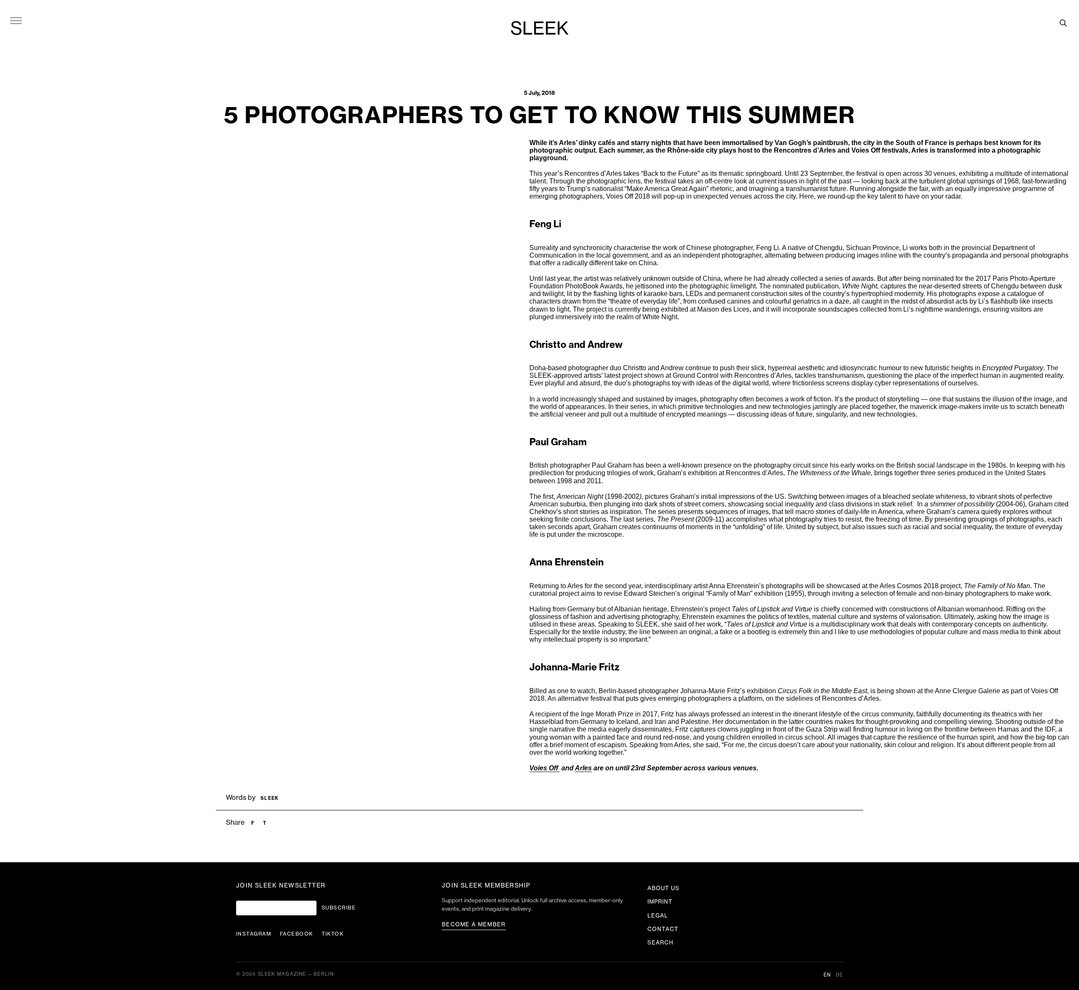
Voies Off (544, 768)
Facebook (296, 933)
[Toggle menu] (16, 20)
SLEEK (539, 29)
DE (839, 975)
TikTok (333, 933)
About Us (663, 888)
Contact (663, 929)
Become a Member (474, 924)
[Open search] (1063, 23)
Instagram (253, 933)
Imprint (660, 901)
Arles (583, 768)
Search (660, 942)
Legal (657, 915)
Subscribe (339, 907)
